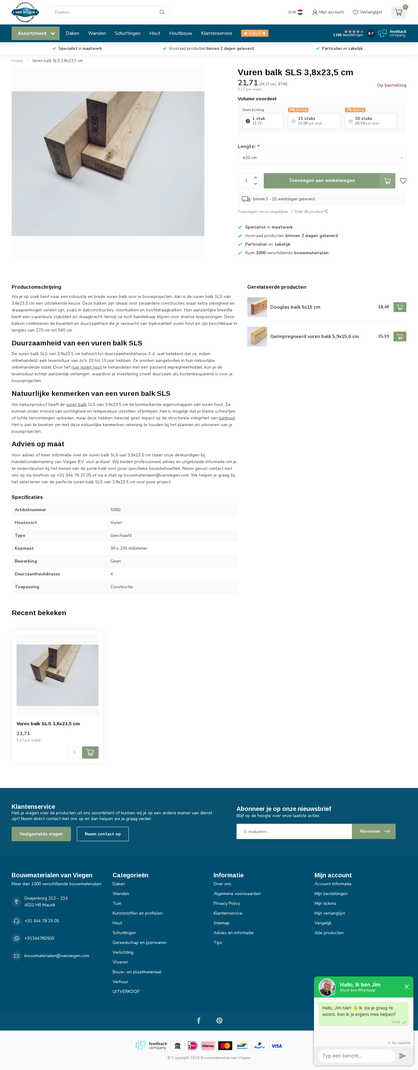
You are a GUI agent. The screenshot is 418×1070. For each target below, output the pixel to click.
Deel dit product (309, 211)
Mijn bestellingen (331, 894)
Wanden (97, 33)
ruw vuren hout (87, 367)
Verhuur (120, 982)
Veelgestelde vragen (41, 834)
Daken (72, 33)
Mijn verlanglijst (330, 913)
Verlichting (123, 952)
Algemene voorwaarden (237, 894)
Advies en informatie (234, 933)
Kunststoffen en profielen (137, 913)
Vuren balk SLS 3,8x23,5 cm (57, 61)
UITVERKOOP (126, 991)
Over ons (222, 884)
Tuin (117, 903)
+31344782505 (39, 938)
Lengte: (248, 146)
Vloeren (120, 962)
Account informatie (333, 884)
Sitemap (222, 923)
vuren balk (76, 404)
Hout (154, 33)
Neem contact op (103, 834)
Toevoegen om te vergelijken (263, 211)
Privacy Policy (227, 903)
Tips (218, 943)
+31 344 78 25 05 (41, 921)
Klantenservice (216, 33)
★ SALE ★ (255, 33)
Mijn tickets (325, 903)
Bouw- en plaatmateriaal (137, 972)
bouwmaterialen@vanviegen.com (56, 956)
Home (17, 61)
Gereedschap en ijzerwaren (139, 943)
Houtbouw (180, 33)
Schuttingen (127, 33)
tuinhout (227, 418)
